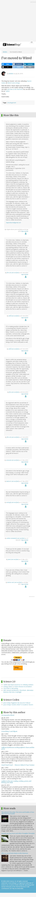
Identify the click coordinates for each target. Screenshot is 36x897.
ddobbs (5, 52)
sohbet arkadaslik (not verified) (15, 538)
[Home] (12, 45)
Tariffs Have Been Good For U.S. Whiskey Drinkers (18, 685)
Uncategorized (11, 102)
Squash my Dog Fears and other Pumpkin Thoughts (18, 833)
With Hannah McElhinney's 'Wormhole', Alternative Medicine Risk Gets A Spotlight (18, 691)
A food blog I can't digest (9, 731)
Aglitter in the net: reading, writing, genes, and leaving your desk (16, 781)
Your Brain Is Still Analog (10, 688)
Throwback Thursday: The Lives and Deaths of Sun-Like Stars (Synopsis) (18, 812)
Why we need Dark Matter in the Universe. (14, 853)
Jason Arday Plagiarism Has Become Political (16, 703)
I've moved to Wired (7, 715)
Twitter (7, 91)
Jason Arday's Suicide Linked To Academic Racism (18, 705)
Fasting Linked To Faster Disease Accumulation (17, 686)
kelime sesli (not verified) (14, 582)
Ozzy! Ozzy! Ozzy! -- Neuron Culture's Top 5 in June (17, 765)
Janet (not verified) (13, 559)
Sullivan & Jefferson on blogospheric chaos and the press (17, 748)
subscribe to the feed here (15, 89)
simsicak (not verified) (12, 460)
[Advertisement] (18, 21)
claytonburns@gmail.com (13, 222)
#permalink (24, 231)
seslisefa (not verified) (12, 502)
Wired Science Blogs (14, 83)
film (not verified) (14, 392)
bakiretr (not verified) (12, 481)
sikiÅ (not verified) (13, 316)
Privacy (30, 881)
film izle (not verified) (13, 272)
